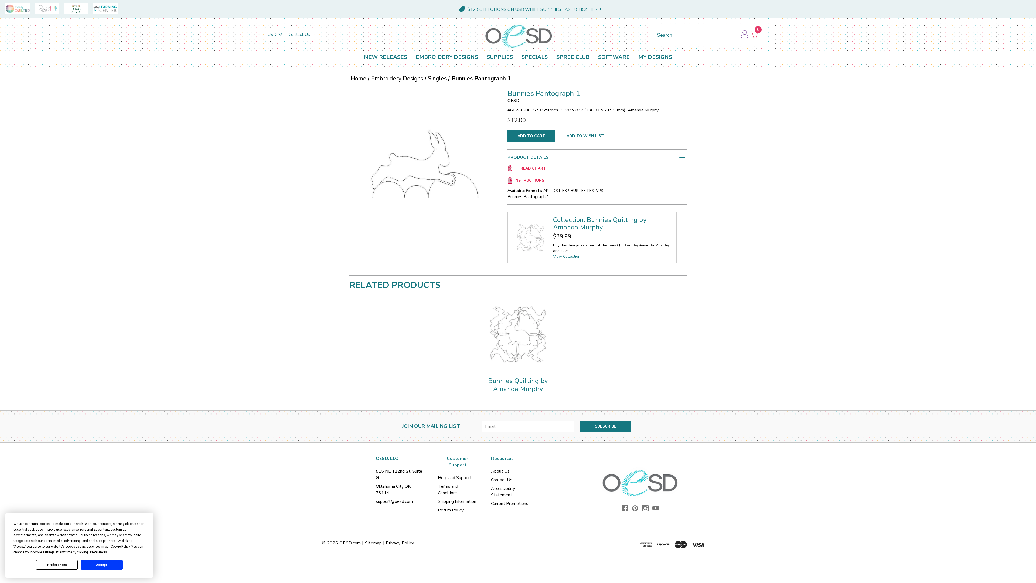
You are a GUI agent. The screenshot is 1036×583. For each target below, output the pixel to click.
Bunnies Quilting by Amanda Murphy (518, 385)
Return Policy (451, 510)
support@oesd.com (394, 501)
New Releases (385, 57)
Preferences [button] (98, 552)
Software (614, 57)
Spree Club (572, 57)
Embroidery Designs (447, 57)
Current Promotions (509, 504)
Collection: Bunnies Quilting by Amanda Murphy (599, 223)
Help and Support (455, 478)
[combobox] (697, 34)
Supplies (500, 57)
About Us (500, 471)
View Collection (566, 256)
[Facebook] (625, 508)
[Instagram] (645, 508)
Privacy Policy (400, 543)
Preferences (57, 565)
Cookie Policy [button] (120, 546)
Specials (535, 57)
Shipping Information (457, 501)
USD (272, 35)
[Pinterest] (635, 508)
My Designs (655, 57)
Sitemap (373, 543)
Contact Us (299, 35)
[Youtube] (655, 508)
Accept (101, 565)
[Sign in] (744, 34)
